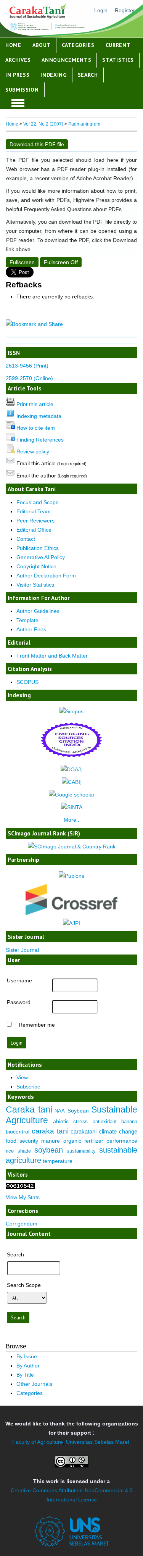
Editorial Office (33, 530)
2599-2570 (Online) (29, 378)
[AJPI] (71, 923)
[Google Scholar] (72, 795)
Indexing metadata (38, 416)
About (41, 45)
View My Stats (23, 1197)
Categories (78, 45)
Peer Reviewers (35, 521)
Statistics (118, 59)
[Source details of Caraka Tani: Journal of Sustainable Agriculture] (71, 711)
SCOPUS (27, 682)
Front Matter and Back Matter (52, 656)
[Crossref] (71, 899)
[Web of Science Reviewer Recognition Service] (71, 876)
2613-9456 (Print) (27, 366)
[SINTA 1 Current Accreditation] (71, 807)
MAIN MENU (17, 103)
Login (101, 10)
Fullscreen (22, 262)
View (22, 1077)
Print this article (34, 404)
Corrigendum (21, 1224)
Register (125, 10)
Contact (25, 539)
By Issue (26, 1356)
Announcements (66, 59)
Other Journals (34, 1384)
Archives (18, 59)
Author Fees (31, 629)
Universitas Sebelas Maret (97, 1442)
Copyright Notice (36, 566)
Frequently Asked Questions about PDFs (73, 209)
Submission (22, 89)
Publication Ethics (37, 548)
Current (118, 45)
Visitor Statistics (35, 585)
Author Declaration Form (46, 575)
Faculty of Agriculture (37, 1442)
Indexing (53, 74)
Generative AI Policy (40, 557)
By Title (25, 1375)
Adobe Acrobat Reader (103, 178)
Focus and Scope (37, 502)
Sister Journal (22, 950)
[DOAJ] (71, 769)
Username (19, 980)
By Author (28, 1366)
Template (27, 620)
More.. (71, 820)
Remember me (37, 1025)
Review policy (32, 451)
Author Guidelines (37, 611)
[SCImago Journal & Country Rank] (72, 846)
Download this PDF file (37, 144)
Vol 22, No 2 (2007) (43, 124)
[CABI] (72, 782)
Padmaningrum (84, 124)
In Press (17, 74)
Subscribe (28, 1087)
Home (13, 45)
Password (19, 1002)
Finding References (40, 440)
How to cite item (35, 428)
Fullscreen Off (61, 262)
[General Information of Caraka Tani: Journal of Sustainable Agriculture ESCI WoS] (71, 759)
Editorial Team (33, 511)
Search (88, 74)
